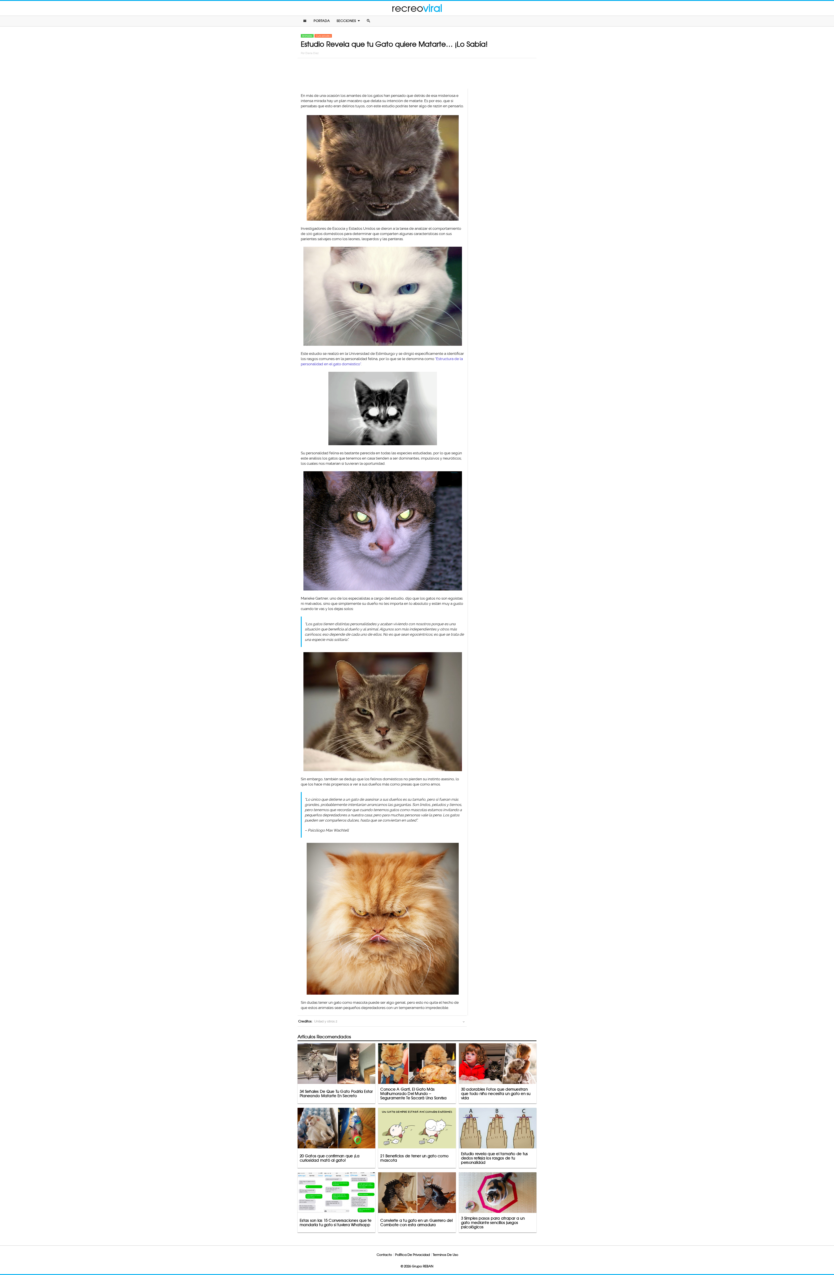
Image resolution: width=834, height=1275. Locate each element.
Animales (307, 36)
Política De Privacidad (412, 1255)
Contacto (384, 1255)
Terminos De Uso (445, 1255)
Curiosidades (323, 36)
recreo (417, 8)
